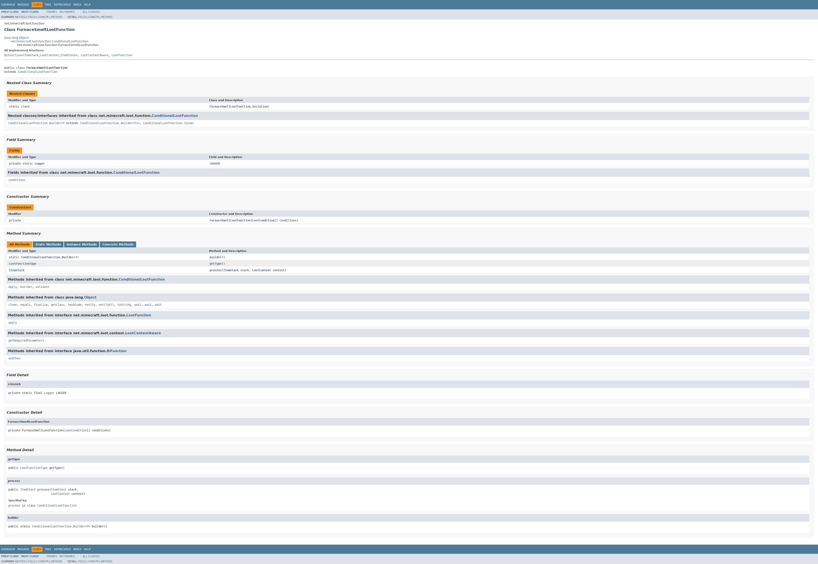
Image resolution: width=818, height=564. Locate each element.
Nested (20, 17)
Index (77, 4)
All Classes (91, 11)
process (216, 270)
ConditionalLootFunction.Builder (34, 123)
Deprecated (62, 4)
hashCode (75, 304)
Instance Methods (82, 244)
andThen (14, 358)
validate (42, 286)
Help (87, 4)
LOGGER (215, 163)
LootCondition (263, 220)
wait (137, 304)
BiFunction (12, 55)
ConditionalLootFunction (37, 71)
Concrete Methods (118, 244)
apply (12, 286)
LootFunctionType (22, 263)
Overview (8, 4)
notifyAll (106, 304)
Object (90, 297)
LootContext (49, 55)
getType (216, 263)
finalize (41, 304)
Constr (43, 17)
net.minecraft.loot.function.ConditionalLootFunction (49, 41)
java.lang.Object (16, 37)
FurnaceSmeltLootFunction (230, 220)
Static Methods (48, 244)
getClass (58, 304)
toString (124, 304)
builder (216, 257)
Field (32, 17)
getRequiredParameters (26, 340)
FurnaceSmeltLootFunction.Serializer (239, 106)
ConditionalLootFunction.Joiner (168, 123)
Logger (40, 163)
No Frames (67, 11)
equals (25, 304)
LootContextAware (94, 55)
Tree (48, 4)
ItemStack (30, 55)
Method (56, 17)
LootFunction (122, 55)
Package (23, 4)
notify (90, 304)
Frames (52, 11)
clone (12, 304)
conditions (16, 180)
